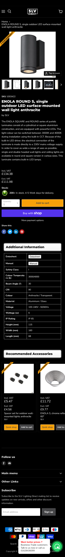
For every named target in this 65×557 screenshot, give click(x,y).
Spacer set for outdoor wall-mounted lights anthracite (18, 415)
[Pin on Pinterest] (22, 231)
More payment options (32, 220)
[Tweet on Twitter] (10, 231)
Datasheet (35, 256)
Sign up (48, 512)
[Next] (56, 397)
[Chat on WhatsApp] (57, 546)
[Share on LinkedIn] (16, 231)
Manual (33, 263)
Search (13, 543)
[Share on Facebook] (4, 231)
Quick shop (11, 427)
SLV (7, 115)
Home (5, 21)
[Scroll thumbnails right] (60, 84)
